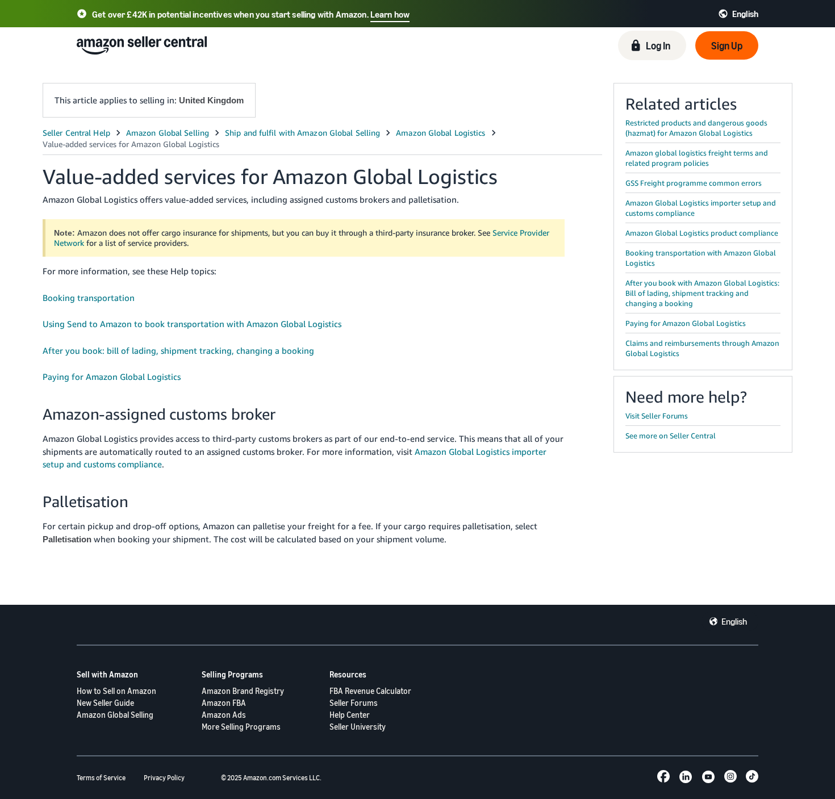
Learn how (390, 14)
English (734, 621)
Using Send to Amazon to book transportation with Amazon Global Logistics (192, 324)
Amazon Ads (224, 714)
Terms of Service (101, 777)
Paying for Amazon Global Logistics (112, 376)
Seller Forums (353, 703)
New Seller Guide (105, 703)
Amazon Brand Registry (243, 691)
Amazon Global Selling (115, 714)
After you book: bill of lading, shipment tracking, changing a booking (178, 350)
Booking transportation (89, 297)
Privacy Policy (164, 777)
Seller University (357, 726)
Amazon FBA (224, 703)
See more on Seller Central (670, 435)
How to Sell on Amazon (116, 691)
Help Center (349, 714)
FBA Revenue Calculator (370, 691)
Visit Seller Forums (656, 415)
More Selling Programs (241, 726)
